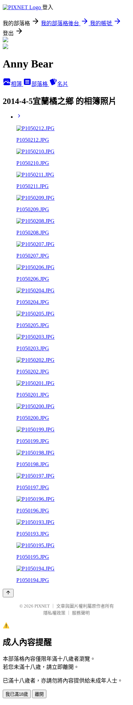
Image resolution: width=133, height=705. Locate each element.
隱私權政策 (54, 612)
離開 (39, 694)
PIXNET (42, 606)
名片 (62, 84)
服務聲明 (81, 612)
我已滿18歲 (16, 694)
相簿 (17, 84)
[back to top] (8, 593)
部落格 (40, 84)
